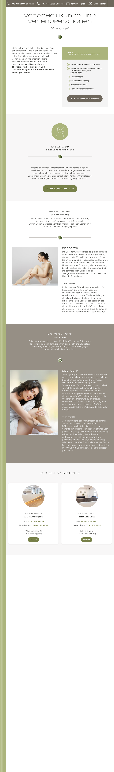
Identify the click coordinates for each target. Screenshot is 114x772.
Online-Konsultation (58, 188)
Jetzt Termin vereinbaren (84, 98)
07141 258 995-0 (36, 521)
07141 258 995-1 (40, 525)
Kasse (23, 4)
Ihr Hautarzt (33, 515)
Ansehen (33, 540)
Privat (52, 4)
